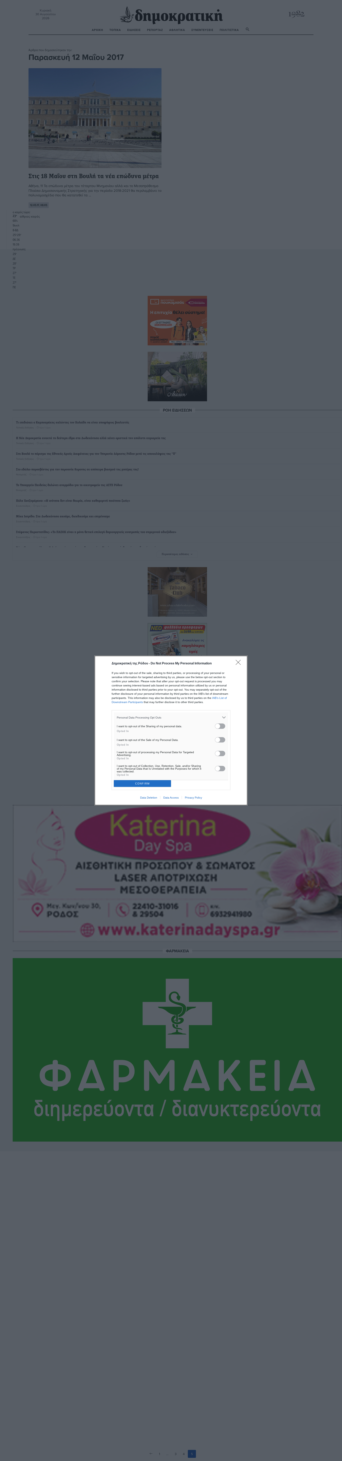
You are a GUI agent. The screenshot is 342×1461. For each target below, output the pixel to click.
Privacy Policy (193, 797)
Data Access (171, 797)
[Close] (239, 663)
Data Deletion (148, 797)
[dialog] (171, 730)
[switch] (220, 726)
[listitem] (171, 717)
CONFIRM (142, 783)
